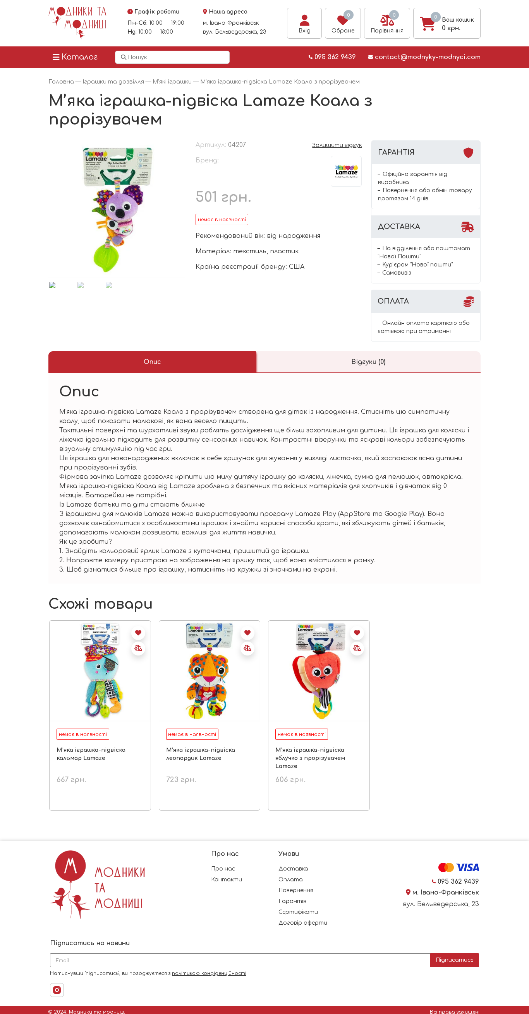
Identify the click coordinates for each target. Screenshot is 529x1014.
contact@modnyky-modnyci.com (427, 57)
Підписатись (454, 960)
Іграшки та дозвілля (113, 82)
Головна (61, 82)
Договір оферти (302, 923)
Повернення (295, 890)
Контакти (226, 880)
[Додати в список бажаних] (138, 633)
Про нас (223, 869)
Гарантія (292, 901)
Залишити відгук (337, 145)
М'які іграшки (172, 82)
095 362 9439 (334, 57)
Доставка (293, 869)
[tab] (152, 362)
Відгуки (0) (368, 361)
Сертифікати (298, 912)
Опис (152, 361)
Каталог (80, 57)
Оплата (290, 880)
